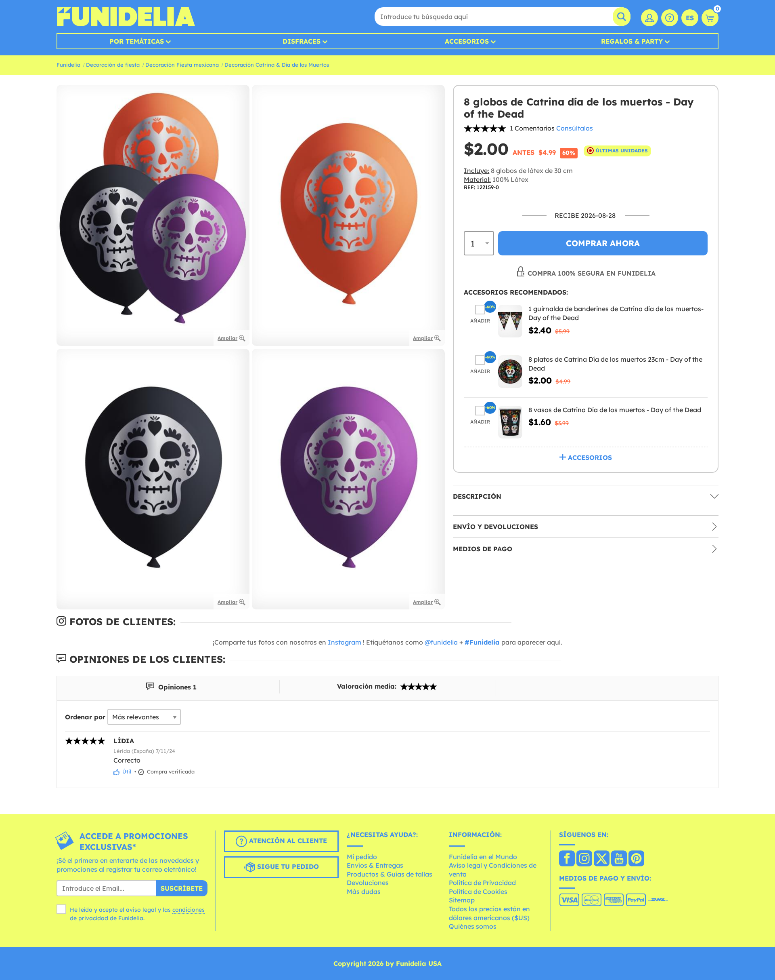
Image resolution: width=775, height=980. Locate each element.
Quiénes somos (472, 926)
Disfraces (301, 41)
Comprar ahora (603, 243)
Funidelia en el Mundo (483, 857)
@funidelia (441, 642)
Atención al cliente (287, 841)
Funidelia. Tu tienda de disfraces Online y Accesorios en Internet (126, 16)
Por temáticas (136, 41)
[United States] (567, 859)
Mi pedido (362, 857)
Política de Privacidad (482, 883)
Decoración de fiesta (113, 64)
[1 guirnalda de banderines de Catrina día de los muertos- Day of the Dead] (510, 321)
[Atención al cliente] (669, 17)
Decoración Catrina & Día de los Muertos (276, 64)
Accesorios (467, 41)
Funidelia (68, 64)
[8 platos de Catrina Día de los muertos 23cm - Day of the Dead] (510, 371)
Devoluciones (368, 883)
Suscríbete (182, 888)
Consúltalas (574, 128)
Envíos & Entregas (375, 865)
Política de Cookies (478, 891)
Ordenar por (85, 717)
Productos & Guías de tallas (389, 874)
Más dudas (364, 891)
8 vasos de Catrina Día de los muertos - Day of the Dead (614, 409)
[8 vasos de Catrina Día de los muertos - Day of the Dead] (510, 421)
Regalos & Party (632, 41)
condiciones (188, 909)
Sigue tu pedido (287, 866)
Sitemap (462, 900)
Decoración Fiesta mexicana (182, 64)
